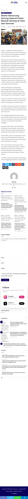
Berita (7, 10)
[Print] (7, 167)
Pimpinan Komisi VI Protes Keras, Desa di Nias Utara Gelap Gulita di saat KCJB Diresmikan (20, 226)
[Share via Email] (3, 167)
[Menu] (26, 2)
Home (3, 10)
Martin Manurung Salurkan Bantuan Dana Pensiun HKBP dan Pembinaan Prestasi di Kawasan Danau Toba (21, 208)
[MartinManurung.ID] (14, 2)
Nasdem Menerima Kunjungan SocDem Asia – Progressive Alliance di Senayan (6, 225)
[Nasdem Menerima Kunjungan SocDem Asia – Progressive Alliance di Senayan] (7, 218)
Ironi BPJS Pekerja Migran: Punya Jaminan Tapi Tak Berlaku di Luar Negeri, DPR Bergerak (15, 344)
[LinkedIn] (10, 164)
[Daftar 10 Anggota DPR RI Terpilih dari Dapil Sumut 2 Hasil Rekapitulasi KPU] (5, 326)
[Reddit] (19, 164)
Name (3, 257)
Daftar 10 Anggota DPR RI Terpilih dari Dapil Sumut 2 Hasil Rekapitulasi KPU (18, 324)
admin (4, 26)
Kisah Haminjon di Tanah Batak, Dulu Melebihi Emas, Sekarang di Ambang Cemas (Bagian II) (18, 334)
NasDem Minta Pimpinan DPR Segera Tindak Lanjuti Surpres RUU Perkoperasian (7, 205)
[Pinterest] (16, 164)
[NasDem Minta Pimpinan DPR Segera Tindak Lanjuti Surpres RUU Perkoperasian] (7, 198)
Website (3, 268)
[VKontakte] (22, 164)
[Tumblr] (13, 164)
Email (2, 263)
